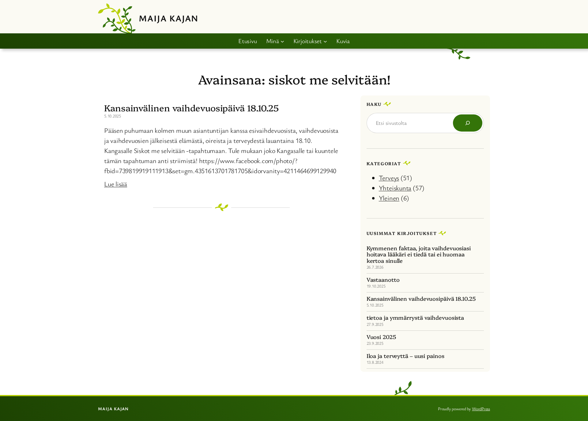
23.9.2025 (375, 343)
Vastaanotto (383, 280)
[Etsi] (467, 123)
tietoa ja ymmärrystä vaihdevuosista (415, 318)
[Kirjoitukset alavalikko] (325, 41)
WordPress (481, 409)
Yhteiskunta (395, 187)
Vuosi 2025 (381, 337)
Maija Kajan (168, 18)
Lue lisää (115, 183)
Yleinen (389, 197)
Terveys (389, 177)
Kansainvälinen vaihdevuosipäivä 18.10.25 (191, 108)
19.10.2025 (376, 286)
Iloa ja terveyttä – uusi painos (405, 356)
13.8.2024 (375, 362)
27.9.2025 (375, 324)
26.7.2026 (375, 267)
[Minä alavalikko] (282, 41)
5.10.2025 (375, 305)
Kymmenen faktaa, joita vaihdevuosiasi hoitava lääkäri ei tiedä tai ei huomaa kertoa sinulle (419, 254)
